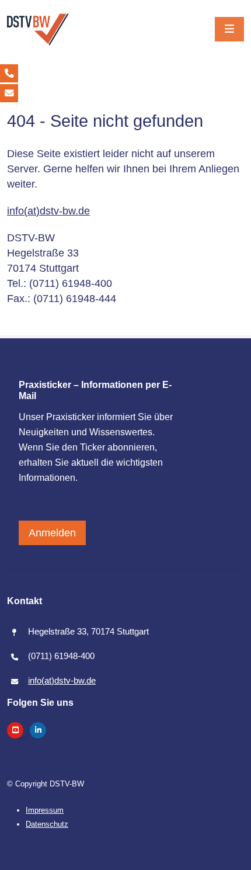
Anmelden (52, 532)
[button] (229, 29)
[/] (38, 29)
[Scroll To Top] (230, 856)
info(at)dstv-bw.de (48, 211)
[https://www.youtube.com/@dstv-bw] (15, 730)
